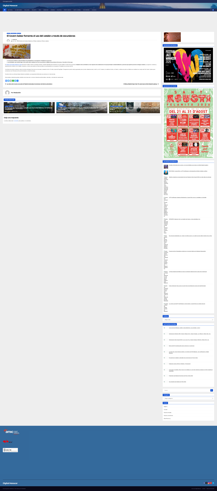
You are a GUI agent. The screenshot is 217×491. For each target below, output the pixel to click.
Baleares (112, 106)
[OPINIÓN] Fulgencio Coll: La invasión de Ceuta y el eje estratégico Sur (184, 219)
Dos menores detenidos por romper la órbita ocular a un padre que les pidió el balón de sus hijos (190, 235)
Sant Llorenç (77, 9)
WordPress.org (167, 418)
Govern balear (13, 33)
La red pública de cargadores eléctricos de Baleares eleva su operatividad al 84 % (134, 108)
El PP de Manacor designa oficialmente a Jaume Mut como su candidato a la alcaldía (187, 197)
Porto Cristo (67, 9)
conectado (16, 120)
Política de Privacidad (210, 488)
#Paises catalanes (37, 41)
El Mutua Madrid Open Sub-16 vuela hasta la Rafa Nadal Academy (140, 84)
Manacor (46, 9)
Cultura (6, 106)
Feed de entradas (167, 412)
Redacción (15, 39)
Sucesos (94, 9)
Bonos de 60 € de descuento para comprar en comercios (181, 345)
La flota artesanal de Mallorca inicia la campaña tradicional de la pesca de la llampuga (82, 108)
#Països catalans (45, 41)
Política (59, 9)
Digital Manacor (10, 5)
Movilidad (121, 106)
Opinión (53, 9)
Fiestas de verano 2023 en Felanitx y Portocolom (179, 363)
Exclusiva (26, 9)
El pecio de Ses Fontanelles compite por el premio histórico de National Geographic (28, 108)
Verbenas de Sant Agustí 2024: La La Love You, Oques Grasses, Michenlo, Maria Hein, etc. (189, 339)
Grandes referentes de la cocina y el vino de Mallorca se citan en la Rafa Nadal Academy (188, 165)
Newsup (18, 488)
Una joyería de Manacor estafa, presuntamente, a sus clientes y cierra (184, 327)
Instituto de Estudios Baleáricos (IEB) (14, 64)
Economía (59, 106)
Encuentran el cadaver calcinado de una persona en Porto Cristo (183, 357)
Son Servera (86, 9)
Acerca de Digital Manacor (196, 488)
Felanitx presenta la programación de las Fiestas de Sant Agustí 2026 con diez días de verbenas (190, 177)
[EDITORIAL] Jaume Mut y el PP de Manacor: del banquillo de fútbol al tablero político (188, 171)
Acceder (165, 409)
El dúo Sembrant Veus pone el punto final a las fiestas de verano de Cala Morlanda (187, 285)
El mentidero (18, 9)
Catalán (8, 33)
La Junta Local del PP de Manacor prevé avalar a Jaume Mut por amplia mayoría (187, 303)
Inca (40, 9)
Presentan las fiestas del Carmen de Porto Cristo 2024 (181, 375)
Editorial (10, 9)
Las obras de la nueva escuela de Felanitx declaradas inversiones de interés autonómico (29, 84)
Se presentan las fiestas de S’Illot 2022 (177, 381)
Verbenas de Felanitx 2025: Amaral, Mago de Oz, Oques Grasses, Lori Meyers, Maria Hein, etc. (190, 333)
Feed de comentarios (168, 415)
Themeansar (23, 488)
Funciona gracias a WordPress (8, 488)
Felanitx (34, 9)
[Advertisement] (108, 20)
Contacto (203, 488)
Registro (165, 406)
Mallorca (19, 33)
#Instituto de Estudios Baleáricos (26, 41)
